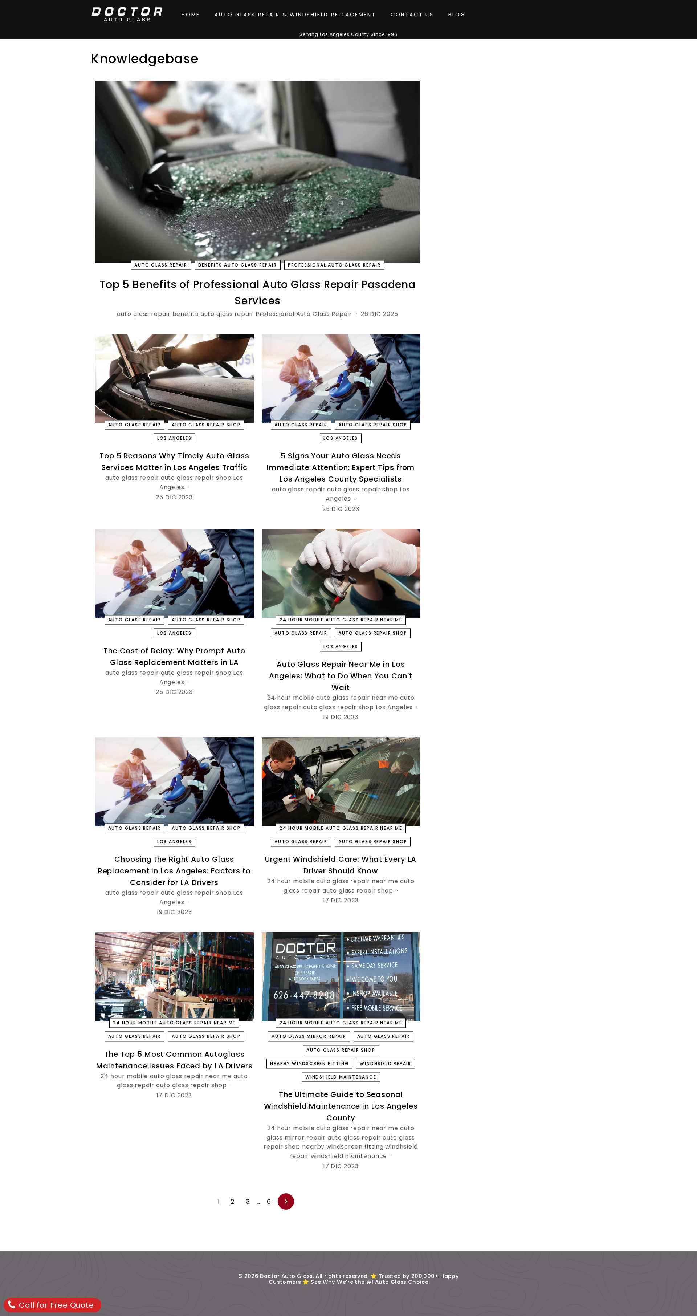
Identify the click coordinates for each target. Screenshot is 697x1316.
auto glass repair (160, 265)
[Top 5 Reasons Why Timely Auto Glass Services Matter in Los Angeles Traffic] (174, 378)
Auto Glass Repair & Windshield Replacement (295, 14)
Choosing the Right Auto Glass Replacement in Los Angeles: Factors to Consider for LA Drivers (174, 871)
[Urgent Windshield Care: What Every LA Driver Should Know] (341, 781)
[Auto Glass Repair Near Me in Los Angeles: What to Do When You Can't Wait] (341, 573)
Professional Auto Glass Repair (334, 265)
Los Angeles (174, 438)
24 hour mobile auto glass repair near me (341, 620)
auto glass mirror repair (309, 1036)
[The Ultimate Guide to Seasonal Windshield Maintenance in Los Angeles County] (341, 976)
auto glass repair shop (206, 425)
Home (191, 14)
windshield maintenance (340, 1077)
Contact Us (412, 14)
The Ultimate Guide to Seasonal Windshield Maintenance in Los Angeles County (341, 1106)
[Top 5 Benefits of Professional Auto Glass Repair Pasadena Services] (257, 172)
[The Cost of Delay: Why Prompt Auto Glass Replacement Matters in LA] (174, 573)
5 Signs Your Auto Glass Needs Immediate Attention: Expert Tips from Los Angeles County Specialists (341, 467)
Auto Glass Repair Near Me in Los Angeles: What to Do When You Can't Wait (340, 675)
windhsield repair (385, 1063)
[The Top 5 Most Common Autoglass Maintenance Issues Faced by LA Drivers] (174, 976)
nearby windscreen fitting (309, 1063)
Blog (457, 14)
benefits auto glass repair (237, 265)
